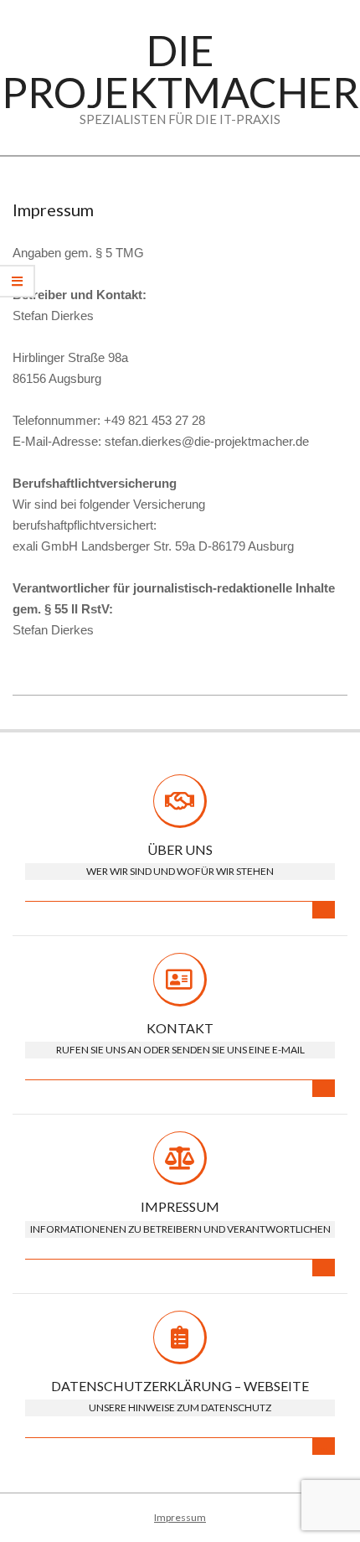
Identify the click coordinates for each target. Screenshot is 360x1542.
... (323, 909)
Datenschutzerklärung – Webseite (180, 1386)
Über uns (180, 849)
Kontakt (180, 1028)
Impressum (180, 1206)
